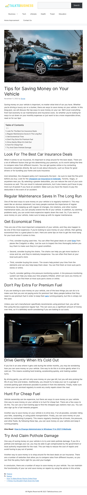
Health (43, 14)
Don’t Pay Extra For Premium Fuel (20, 139)
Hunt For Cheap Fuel (15, 145)
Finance (9, 474)
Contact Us (27, 20)
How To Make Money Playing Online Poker (22, 478)
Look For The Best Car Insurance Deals (22, 131)
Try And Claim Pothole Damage (19, 148)
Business (11, 14)
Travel (52, 14)
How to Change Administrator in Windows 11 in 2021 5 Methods (43, 429)
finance (9, 476)
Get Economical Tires (15, 137)
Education (62, 14)
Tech (24, 14)
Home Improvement (11, 20)
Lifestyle (33, 14)
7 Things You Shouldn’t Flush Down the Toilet (23, 481)
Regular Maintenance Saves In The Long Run (24, 134)
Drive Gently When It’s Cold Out (19, 142)
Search (77, 5)
